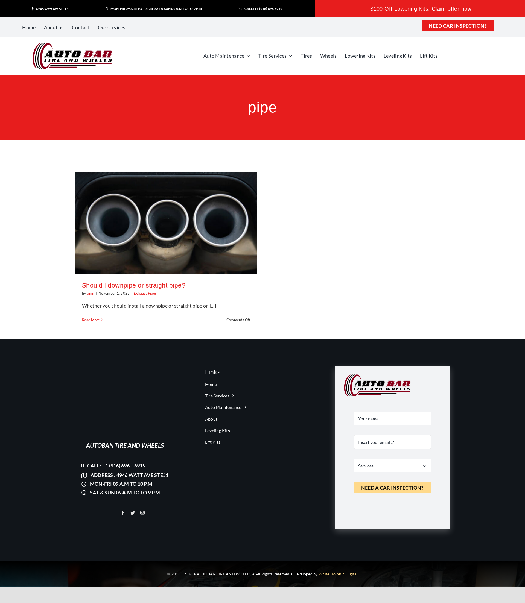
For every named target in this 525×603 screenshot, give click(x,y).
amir (91, 293)
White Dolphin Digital (338, 574)
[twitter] (132, 513)
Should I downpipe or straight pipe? (133, 285)
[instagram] (142, 513)
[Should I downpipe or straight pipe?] (166, 223)
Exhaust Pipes (145, 293)
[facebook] (123, 513)
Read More (91, 320)
